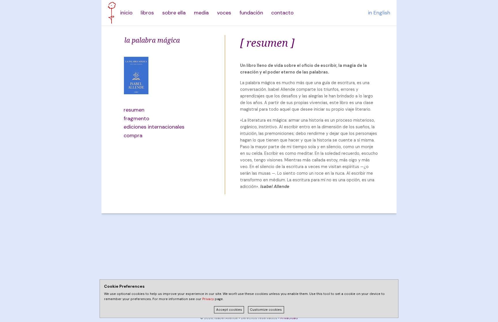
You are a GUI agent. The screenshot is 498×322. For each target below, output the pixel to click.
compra (133, 135)
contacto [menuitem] (282, 12)
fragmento (136, 118)
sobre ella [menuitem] (174, 12)
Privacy (208, 299)
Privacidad (289, 318)
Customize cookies (266, 310)
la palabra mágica (152, 40)
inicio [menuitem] (126, 12)
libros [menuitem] (147, 12)
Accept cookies (229, 310)
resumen (134, 109)
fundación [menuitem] (251, 12)
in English (379, 12)
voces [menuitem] (224, 12)
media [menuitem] (201, 12)
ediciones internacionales (151, 126)
